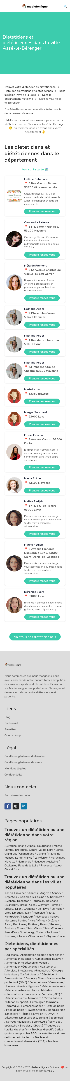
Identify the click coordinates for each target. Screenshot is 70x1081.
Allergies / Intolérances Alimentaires (27, 971)
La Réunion (41, 858)
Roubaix (9, 928)
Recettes (10, 729)
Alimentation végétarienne (21, 967)
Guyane (41, 854)
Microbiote (35, 998)
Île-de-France (23, 858)
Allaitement (47, 967)
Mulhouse (41, 917)
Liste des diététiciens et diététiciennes (28, 91)
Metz (50, 913)
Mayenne (27, 113)
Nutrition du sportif (16, 1002)
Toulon (40, 932)
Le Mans (57, 909)
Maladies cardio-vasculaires (21, 990)
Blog (7, 717)
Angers (44, 893)
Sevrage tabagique (18, 1022)
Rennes (55, 924)
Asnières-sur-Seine (32, 897)
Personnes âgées (32, 1006)
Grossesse (56, 982)
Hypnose (33, 986)
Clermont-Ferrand (49, 905)
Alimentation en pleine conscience (41, 955)
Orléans (52, 921)
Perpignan (19, 924)
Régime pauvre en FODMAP (38, 1014)
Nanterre (10, 921)
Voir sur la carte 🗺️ (35, 170)
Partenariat (11, 723)
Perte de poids (54, 1006)
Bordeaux (38, 901)
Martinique (57, 858)
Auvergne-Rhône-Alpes (19, 846)
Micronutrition (52, 998)
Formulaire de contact (18, 795)
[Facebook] (7, 806)
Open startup (12, 735)
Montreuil (27, 917)
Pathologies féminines (44, 1002)
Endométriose (38, 982)
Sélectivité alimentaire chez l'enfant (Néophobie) (34, 1018)
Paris (7, 924)
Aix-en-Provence (15, 893)
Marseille (39, 913)
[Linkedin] (24, 806)
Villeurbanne (35, 936)
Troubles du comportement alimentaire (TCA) (26, 1039)
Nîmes (41, 921)
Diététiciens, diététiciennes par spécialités (31, 946)
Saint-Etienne (52, 928)
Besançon (23, 901)
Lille (7, 913)
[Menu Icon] (4, 6)
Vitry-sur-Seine (55, 936)
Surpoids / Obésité (31, 1026)
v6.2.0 (50, 1070)
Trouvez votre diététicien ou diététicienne (30, 87)
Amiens (33, 893)
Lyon (28, 913)
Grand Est (10, 854)
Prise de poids (15, 1010)
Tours (22, 936)
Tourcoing (10, 936)
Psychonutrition (36, 1010)
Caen (32, 905)
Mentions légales (15, 769)
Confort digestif (29, 974)
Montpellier (11, 917)
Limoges (17, 913)
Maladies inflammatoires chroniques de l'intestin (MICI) (32, 992)
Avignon (9, 901)
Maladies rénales (15, 998)
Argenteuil (11, 897)
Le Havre (43, 909)
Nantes (22, 921)
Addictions (11, 955)
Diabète (30, 978)
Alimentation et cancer (18, 959)
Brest (23, 905)
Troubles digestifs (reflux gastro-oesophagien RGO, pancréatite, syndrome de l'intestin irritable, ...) (34, 1033)
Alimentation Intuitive (48, 959)
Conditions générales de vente (23, 762)
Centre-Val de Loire (41, 850)
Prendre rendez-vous (42, 211)
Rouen (21, 928)
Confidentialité (13, 775)
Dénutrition (48, 974)
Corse (59, 850)
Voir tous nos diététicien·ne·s (35, 637)
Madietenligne (39, 1067)
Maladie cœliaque (52, 986)
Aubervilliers (54, 897)
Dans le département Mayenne (28, 97)
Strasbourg (27, 932)
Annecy (56, 893)
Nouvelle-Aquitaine (46, 862)
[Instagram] (16, 806)
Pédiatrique (11, 1006)
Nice (32, 921)
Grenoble (29, 909)
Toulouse (52, 932)
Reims (44, 924)
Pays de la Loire (28, 866)
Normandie (24, 862)
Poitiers (33, 924)
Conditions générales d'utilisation (24, 756)
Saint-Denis (34, 928)
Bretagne (21, 850)
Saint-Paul (11, 932)
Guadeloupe (26, 854)
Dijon (18, 909)
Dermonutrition (14, 978)
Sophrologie (39, 1022)
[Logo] (35, 6)
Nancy (54, 917)
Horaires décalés (14, 986)
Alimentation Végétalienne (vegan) (26, 963)
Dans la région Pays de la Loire (34, 93)
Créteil (8, 909)
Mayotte (9, 862)
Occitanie (10, 866)
